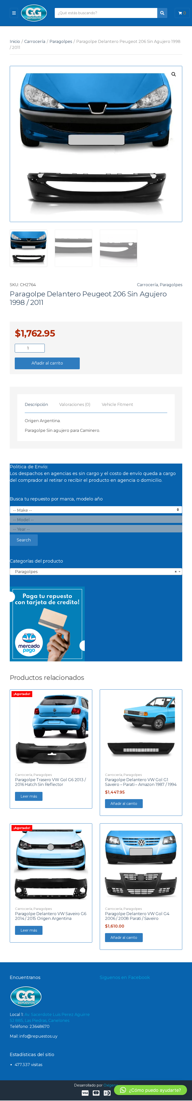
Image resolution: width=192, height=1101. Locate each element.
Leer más (28, 796)
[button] (173, 74)
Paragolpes (61, 41)
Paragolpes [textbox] (94, 571)
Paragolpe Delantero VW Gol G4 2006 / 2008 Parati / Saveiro (137, 916)
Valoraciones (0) (74, 404)
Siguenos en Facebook (125, 977)
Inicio (15, 41)
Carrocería (34, 41)
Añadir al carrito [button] (123, 803)
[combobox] (96, 571)
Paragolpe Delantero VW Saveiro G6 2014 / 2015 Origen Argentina (50, 916)
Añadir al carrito (47, 363)
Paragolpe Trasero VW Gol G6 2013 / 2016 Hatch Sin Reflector (50, 782)
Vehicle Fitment (117, 404)
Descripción (36, 404)
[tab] (36, 405)
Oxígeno (111, 1085)
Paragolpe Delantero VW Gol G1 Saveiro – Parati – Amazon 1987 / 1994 (140, 782)
